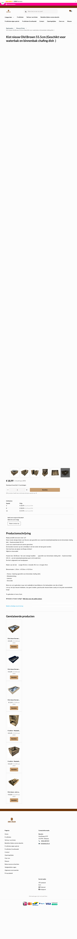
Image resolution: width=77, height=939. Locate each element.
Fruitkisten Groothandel (29, 21)
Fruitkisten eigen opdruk (12, 21)
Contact (41, 21)
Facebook (43, 882)
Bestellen (45, 490)
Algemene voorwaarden (12, 870)
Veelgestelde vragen (10, 867)
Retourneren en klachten (12, 864)
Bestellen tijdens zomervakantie (50, 17)
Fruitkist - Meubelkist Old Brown (17, 761)
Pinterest (42, 887)
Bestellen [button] (14, 646)
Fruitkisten (20, 17)
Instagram (43, 889)
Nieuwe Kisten (20, 28)
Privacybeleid (9, 873)
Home (6, 834)
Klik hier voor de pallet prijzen (32, 598)
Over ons (61, 21)
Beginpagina (9, 28)
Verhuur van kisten (32, 17)
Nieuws (69, 21)
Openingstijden (51, 21)
